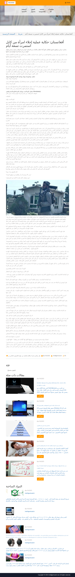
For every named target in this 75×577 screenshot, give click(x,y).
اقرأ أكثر (40, 396)
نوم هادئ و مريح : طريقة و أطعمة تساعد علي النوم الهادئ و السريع (50, 445)
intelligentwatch (29, 493)
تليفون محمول (33, 10)
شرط (20, 34)
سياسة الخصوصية (42, 10)
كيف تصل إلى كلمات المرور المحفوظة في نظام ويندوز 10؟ (48, 405)
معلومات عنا (51, 10)
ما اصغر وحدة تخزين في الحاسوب (43, 425)
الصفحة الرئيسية (9, 34)
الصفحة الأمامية (24, 10)
